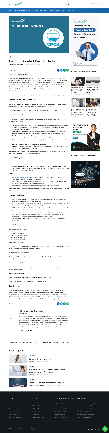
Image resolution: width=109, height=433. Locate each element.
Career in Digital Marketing (40, 359)
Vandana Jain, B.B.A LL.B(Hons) (37, 385)
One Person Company (15, 409)
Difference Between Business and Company (46, 383)
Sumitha (32, 361)
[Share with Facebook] (58, 70)
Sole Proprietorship (14, 414)
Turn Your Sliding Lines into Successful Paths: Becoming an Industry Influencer (47, 371)
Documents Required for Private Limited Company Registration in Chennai (77, 90)
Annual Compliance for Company (86, 403)
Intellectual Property (56, 10)
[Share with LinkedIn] (64, 70)
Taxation (69, 10)
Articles (22, 330)
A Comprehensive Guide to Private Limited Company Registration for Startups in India (91, 112)
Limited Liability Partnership (16, 406)
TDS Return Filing (36, 409)
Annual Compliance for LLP (84, 406)
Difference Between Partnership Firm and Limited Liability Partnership (92, 90)
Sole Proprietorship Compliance (85, 414)
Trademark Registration (60, 409)
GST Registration (36, 403)
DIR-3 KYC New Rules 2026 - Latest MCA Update (84, 180)
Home (11, 10)
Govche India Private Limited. (21, 429)
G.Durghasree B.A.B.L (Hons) (16, 64)
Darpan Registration (59, 403)
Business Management (39, 10)
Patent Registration (59, 414)
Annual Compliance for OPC (84, 409)
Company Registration (21, 10)
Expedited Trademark (60, 417)
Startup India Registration (16, 417)
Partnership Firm (13, 412)
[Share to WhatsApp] (67, 70)
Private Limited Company (15, 403)
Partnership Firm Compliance (85, 412)
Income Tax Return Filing (38, 417)
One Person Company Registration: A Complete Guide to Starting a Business (77, 111)
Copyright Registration (60, 412)
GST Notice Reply (36, 414)
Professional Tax (36, 412)
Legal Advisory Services (60, 406)
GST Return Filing (36, 406)
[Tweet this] (61, 70)
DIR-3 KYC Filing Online (83, 417)
